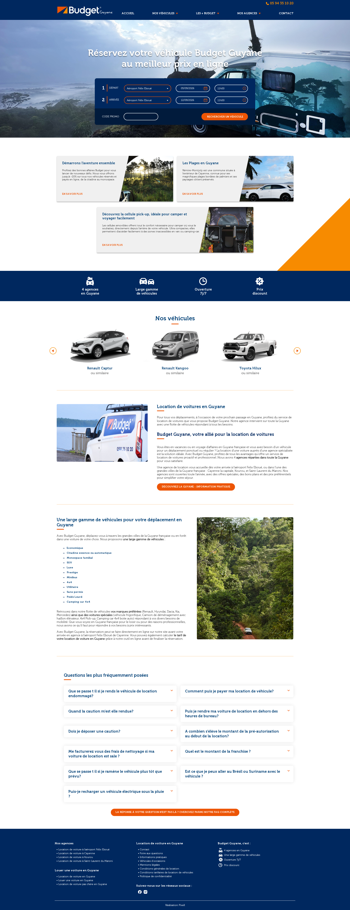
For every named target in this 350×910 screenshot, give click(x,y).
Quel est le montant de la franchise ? (238, 751)
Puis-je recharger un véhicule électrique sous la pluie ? (121, 793)
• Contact (143, 849)
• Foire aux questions (150, 853)
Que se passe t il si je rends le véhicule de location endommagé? (121, 693)
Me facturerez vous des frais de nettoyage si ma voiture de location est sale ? (121, 753)
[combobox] (147, 88)
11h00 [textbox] (220, 88)
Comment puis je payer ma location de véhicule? (238, 690)
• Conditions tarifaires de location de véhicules (165, 872)
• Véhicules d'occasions (151, 861)
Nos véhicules (163, 13)
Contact (286, 13)
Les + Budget (205, 13)
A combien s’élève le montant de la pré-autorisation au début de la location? (238, 733)
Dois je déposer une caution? (121, 731)
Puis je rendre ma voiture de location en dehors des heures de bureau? (238, 713)
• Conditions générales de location (158, 868)
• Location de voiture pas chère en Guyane (82, 884)
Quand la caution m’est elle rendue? (121, 710)
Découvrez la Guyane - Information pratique (196, 486)
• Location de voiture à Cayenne (76, 853)
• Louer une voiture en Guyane (75, 880)
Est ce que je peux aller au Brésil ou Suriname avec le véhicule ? (238, 773)
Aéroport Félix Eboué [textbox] (139, 88)
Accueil (128, 13)
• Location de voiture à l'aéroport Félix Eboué (83, 849)
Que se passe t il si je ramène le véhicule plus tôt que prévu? (121, 773)
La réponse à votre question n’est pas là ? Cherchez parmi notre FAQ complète (175, 812)
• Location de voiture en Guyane (76, 876)
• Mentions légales (149, 864)
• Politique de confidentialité (155, 876)
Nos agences (247, 13)
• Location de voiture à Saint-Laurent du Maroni (85, 861)
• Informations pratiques (152, 857)
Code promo (110, 116)
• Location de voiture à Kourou (75, 857)
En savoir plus (72, 194)
